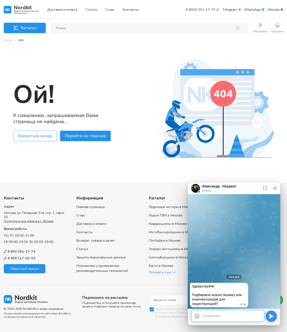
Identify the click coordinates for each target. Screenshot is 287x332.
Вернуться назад (35, 136)
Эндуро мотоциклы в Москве (172, 249)
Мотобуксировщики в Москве (173, 232)
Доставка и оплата (62, 10)
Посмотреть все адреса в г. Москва (28, 221)
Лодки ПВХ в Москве (165, 215)
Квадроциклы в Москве (168, 223)
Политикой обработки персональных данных (184, 316)
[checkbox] (152, 309)
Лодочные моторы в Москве (171, 207)
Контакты (130, 10)
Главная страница (90, 207)
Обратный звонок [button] (24, 268)
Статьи (91, 10)
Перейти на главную (85, 136)
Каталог (29, 28)
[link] (21, 40)
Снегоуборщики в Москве (169, 257)
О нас (109, 10)
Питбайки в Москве (164, 240)
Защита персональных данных (101, 257)
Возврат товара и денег (95, 240)
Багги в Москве (161, 265)
